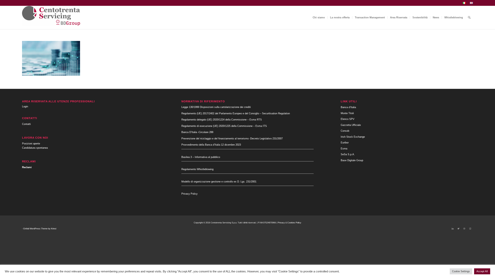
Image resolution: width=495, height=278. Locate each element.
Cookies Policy (294, 222)
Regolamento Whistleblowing (197, 169)
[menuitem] (464, 3)
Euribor (345, 142)
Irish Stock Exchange (353, 136)
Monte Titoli (347, 113)
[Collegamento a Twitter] (458, 228)
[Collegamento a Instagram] (470, 228)
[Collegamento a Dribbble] (464, 228)
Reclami (27, 167)
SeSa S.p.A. (348, 154)
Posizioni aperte (31, 143)
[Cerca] (469, 17)
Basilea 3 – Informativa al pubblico (200, 157)
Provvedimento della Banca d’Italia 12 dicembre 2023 (211, 144)
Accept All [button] (482, 271)
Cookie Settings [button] (461, 271)
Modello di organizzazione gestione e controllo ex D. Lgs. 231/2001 (218, 181)
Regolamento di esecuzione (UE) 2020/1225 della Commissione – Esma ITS (224, 126)
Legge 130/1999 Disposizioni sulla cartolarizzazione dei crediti (216, 107)
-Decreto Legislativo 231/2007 (266, 138)
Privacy (281, 222)
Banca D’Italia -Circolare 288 (197, 132)
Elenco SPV (347, 119)
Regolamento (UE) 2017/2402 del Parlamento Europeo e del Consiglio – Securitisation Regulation (235, 113)
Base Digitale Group (352, 160)
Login (25, 106)
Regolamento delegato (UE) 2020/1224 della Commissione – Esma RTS (221, 119)
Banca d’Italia (348, 107)
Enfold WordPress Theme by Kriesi (39, 228)
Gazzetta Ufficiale (351, 125)
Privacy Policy (189, 193)
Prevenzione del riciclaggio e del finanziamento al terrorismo (215, 138)
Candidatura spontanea (35, 147)
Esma (344, 148)
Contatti (26, 124)
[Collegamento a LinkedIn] (453, 228)
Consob (345, 130)
